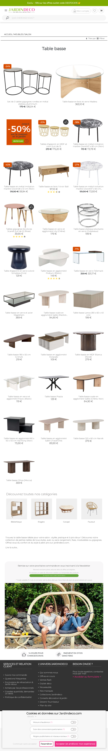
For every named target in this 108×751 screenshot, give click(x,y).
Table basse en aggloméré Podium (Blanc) (54, 272)
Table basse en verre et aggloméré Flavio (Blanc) (19, 397)
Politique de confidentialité (18, 697)
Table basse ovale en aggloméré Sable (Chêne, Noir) (88, 397)
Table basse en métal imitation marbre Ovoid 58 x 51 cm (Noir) (19, 187)
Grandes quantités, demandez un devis (19, 692)
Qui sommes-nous (49, 672)
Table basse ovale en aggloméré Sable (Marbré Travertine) (53, 315)
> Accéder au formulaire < (87, 676)
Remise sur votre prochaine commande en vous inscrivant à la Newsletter (54, 565)
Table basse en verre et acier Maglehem (19, 313)
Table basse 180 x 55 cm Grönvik (19, 355)
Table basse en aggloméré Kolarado (54, 355)
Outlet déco (45, 683)
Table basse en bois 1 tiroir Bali (54, 186)
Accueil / (8, 34)
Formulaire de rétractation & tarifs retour (19, 683)
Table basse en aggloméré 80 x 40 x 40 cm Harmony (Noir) (19, 439)
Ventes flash (45, 680)
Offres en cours (47, 676)
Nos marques (46, 691)
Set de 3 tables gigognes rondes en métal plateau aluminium (27, 102)
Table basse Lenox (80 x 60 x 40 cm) (88, 313)
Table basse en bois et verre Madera (79, 101)
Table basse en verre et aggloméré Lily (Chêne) (53, 230)
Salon (28, 34)
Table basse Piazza (54, 396)
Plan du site (45, 705)
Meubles (18, 34)
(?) (51, 722)
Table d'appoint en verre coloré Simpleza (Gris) (19, 272)
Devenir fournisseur (49, 702)
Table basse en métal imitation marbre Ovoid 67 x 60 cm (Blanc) (88, 188)
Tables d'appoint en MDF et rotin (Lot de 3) (53, 145)
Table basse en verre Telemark (88, 271)
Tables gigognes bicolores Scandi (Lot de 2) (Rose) (19, 230)
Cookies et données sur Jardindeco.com (54, 713)
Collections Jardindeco (51, 694)
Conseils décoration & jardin (53, 698)
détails (30, 716)
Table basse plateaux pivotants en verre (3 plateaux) (88, 230)
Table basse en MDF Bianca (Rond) (88, 355)
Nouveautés (45, 687)
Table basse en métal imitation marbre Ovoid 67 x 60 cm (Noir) (88, 145)
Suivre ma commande (16, 675)
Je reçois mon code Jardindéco (54, 575)
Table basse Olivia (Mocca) (19, 480)
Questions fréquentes (15, 678)
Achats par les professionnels (19, 688)
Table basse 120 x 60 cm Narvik (88, 438)
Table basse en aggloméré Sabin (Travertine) (54, 439)
